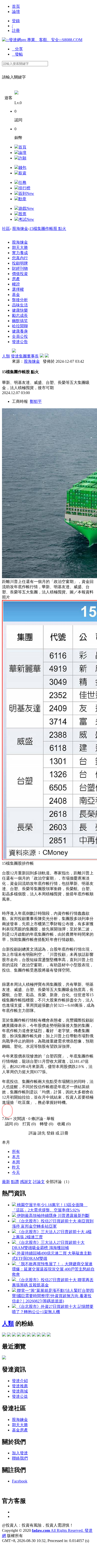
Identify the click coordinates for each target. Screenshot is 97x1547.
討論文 (39, 1182)
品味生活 (20, 305)
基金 (16, 294)
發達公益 (20, 1396)
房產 (16, 279)
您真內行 (20, 258)
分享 (17, 49)
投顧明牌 (20, 263)
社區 (6, 228)
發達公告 (20, 342)
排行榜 (24, 188)
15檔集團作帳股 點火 (47, 228)
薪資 (22, 173)
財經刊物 (20, 268)
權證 (16, 284)
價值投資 (20, 274)
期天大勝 (20, 247)
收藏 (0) (62, 1124)
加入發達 (20, 1453)
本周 (16, 1162)
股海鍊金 (20, 1419)
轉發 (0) (45, 1124)
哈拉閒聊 (20, 326)
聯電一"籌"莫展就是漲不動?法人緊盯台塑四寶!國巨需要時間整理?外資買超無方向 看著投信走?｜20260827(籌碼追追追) (53, 1295)
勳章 (22, 199)
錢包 (22, 167)
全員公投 (20, 336)
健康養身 (20, 331)
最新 (6, 1182)
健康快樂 (20, 310)
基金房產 (20, 1430)
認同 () (10, 1124)
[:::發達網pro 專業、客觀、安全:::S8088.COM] (42, 40)
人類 (6, 356)
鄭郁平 (36, 401)
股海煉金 (20, 228)
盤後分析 (20, 300)
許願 (22, 158)
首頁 (16, 6)
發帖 (17, 54)
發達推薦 (20, 1386)
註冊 (16, 30)
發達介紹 (20, 1381)
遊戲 (26, 208)
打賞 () (27, 1124)
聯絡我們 (20, 1458)
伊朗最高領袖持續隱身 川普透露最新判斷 (53, 1215)
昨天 (16, 1167)
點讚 (15, 1182)
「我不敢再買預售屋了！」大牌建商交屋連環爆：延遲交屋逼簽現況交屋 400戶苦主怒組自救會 (53, 1269)
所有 (16, 1151)
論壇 (16, 11)
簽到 (26, 193)
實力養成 (20, 253)
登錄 (16, 21)
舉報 (50, 1119)
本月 (16, 1157)
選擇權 (18, 289)
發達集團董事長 (25, 356)
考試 (26, 219)
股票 (22, 214)
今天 (16, 1172)
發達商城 (20, 1391)
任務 (22, 182)
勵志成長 (20, 315)
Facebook (19, 1481)
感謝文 (26, 1182)
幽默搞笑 (20, 321)
